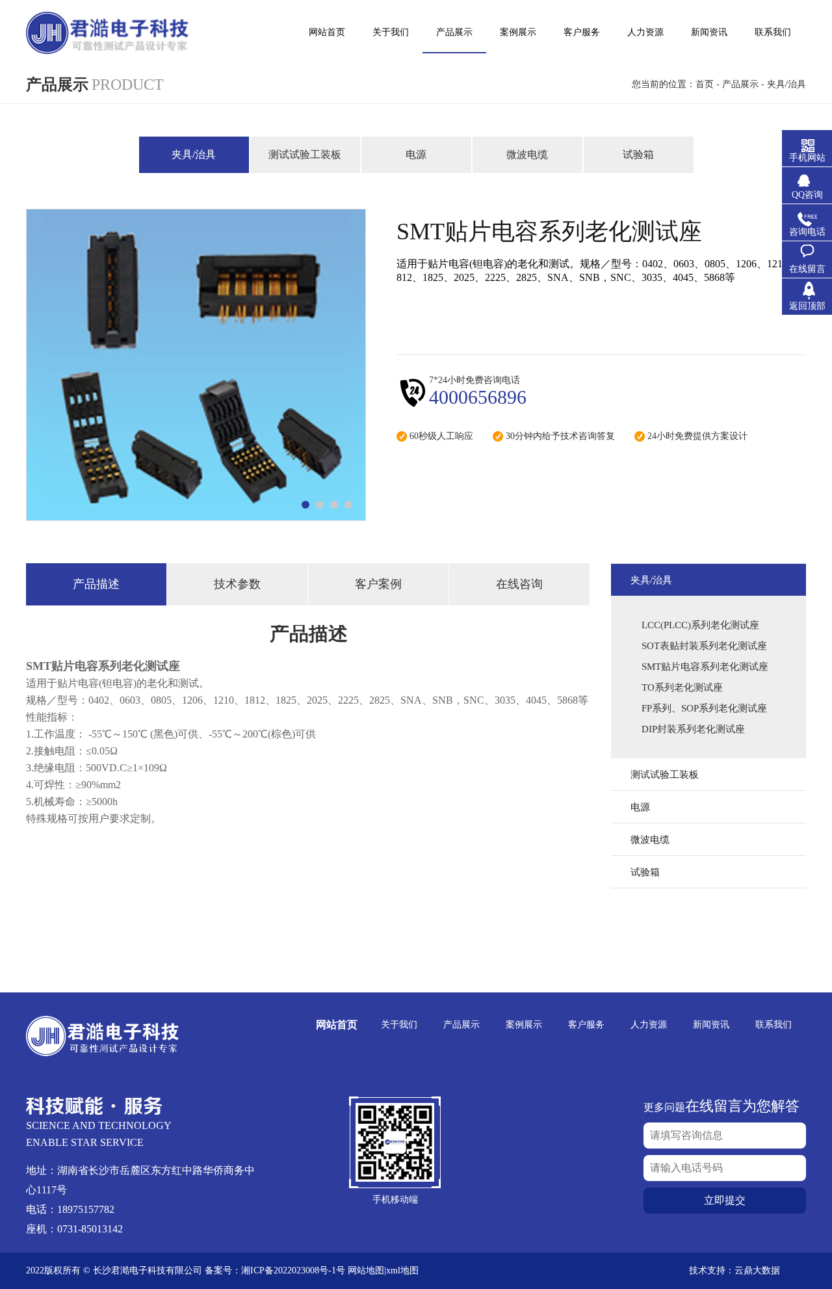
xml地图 (402, 1270)
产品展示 (740, 84)
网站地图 (366, 1270)
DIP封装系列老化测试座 (693, 729)
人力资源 (648, 1025)
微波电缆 (527, 154)
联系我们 (773, 1025)
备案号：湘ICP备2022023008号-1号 (275, 1270)
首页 (705, 84)
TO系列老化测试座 (682, 687)
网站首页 (337, 1024)
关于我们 (399, 1025)
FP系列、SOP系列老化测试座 (704, 708)
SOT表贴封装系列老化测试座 (704, 646)
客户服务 (586, 1025)
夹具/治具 (786, 84)
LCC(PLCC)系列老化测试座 (700, 625)
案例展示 (524, 1025)
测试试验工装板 (304, 154)
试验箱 (638, 154)
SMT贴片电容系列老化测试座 (705, 666)
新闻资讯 (711, 1025)
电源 (416, 154)
